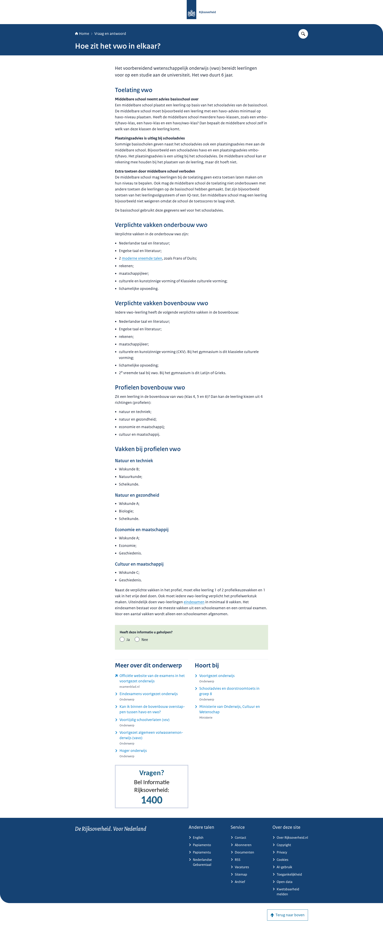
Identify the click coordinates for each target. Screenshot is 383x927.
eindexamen (194, 602)
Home (84, 33)
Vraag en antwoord (110, 33)
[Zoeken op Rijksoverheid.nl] (303, 34)
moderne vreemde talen (142, 258)
